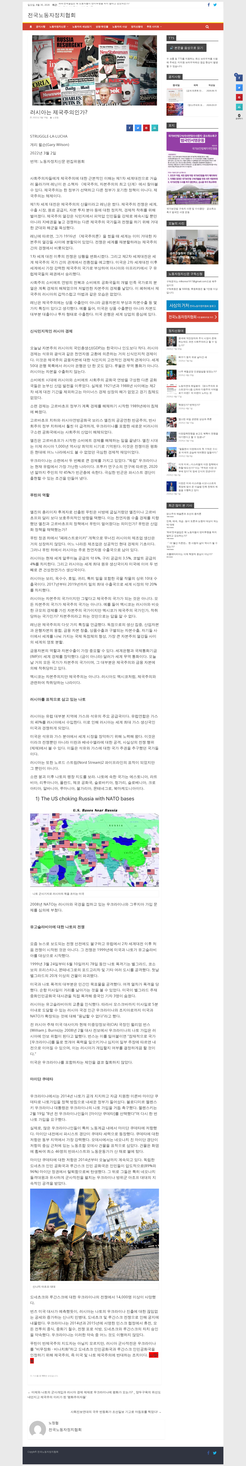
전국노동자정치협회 (52, 14)
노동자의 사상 (119, 26)
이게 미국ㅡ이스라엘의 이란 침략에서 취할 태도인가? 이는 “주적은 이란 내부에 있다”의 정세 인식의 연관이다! (198, 468)
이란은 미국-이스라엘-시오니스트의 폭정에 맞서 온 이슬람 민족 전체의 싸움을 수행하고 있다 (198, 487)
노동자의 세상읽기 (82, 26)
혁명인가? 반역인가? (189, 404)
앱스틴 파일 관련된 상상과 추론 (195, 419)
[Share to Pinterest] (146, 130)
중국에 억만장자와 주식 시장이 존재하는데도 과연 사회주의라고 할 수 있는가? (198, 342)
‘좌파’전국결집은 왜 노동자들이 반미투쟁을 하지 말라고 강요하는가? (94, 4)
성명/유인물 (102, 26)
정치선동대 (137, 26)
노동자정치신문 (57, 26)
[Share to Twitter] (138, 130)
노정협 (56, 117)
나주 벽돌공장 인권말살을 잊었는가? (198, 371)
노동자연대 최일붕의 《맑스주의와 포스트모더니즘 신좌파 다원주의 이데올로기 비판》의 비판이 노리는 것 (198, 389)
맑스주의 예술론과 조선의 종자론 (184, 513)
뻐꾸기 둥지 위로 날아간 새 (193, 357)
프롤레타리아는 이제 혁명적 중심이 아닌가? (189, 554)
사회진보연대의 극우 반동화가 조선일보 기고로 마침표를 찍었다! (116, 1412)
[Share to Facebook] (129, 130)
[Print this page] (154, 130)
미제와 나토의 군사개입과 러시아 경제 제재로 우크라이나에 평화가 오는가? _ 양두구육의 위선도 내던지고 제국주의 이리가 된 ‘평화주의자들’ (94, 1394)
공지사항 (40, 26)
